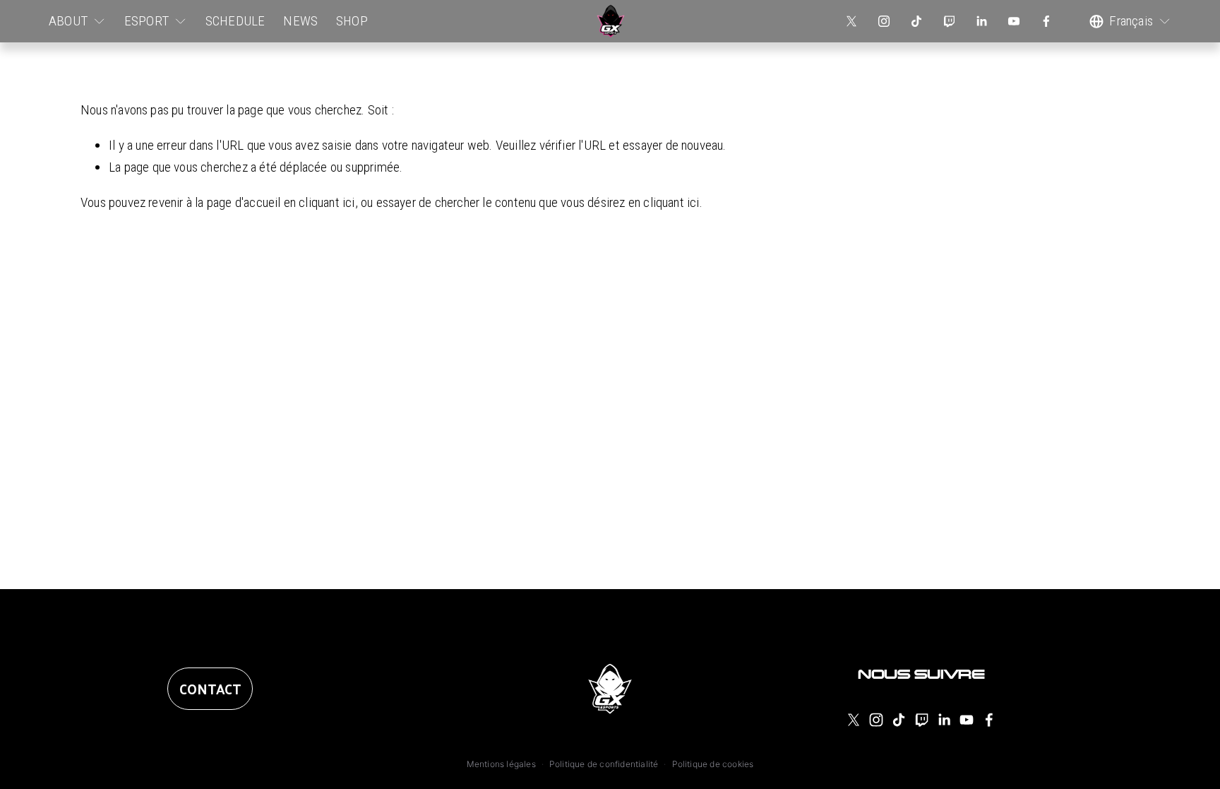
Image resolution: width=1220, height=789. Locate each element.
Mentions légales (501, 764)
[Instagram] (884, 21)
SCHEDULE (235, 21)
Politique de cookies (713, 764)
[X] (851, 21)
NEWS (300, 21)
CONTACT (210, 689)
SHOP (352, 21)
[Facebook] (1046, 21)
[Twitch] (949, 21)
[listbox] (1130, 21)
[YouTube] (1014, 21)
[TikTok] (916, 21)
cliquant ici (326, 202)
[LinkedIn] (981, 21)
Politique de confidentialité (603, 764)
